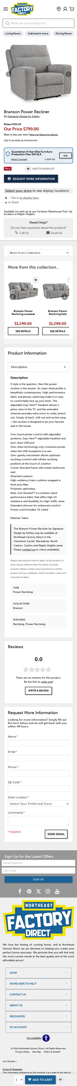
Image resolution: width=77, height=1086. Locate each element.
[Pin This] (7, 169)
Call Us (24, 233)
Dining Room (64, 33)
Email (12, 752)
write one (47, 681)
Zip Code (14, 782)
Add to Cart (43, 1080)
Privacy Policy (22, 1052)
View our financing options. (43, 134)
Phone (13, 767)
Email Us (56, 233)
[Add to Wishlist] (60, 1079)
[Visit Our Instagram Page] (48, 891)
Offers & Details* (52, 1052)
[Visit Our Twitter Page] (39, 891)
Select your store (18, 191)
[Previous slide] (12, 297)
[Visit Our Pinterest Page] (29, 891)
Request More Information (34, 178)
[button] (6, 9)
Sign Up (38, 879)
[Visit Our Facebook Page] (20, 891)
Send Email (56, 834)
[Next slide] (64, 297)
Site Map (36, 1052)
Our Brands (10, 1061)
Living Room (13, 33)
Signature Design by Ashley (23, 116)
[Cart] (71, 9)
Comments (16, 812)
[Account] (65, 9)
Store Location (18, 797)
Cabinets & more (38, 33)
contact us (29, 549)
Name (13, 736)
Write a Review (38, 690)
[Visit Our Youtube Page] (57, 891)
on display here (29, 197)
